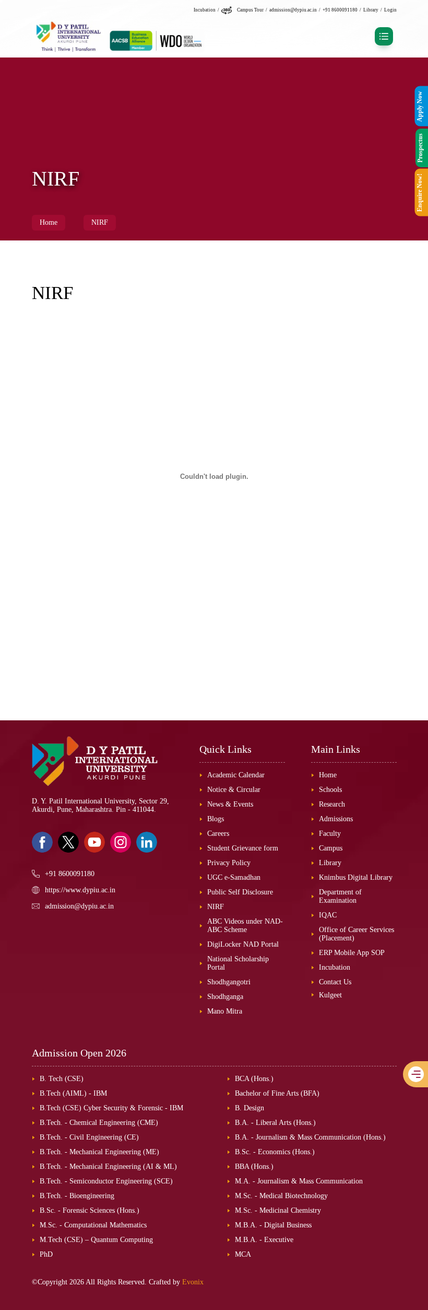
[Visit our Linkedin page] (146, 842)
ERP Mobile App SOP (352, 953)
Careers (218, 833)
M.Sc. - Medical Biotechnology (281, 1196)
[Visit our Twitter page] (68, 842)
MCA (243, 1254)
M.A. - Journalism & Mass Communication (299, 1181)
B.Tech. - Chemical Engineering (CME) (99, 1123)
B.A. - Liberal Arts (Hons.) (275, 1123)
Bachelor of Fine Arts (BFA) (277, 1093)
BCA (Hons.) (254, 1079)
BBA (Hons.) (254, 1166)
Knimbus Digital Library (356, 877)
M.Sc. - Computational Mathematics (93, 1225)
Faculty (330, 833)
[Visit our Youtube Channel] (94, 842)
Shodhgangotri (229, 982)
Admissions (336, 819)
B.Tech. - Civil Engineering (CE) (89, 1137)
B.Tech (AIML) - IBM (73, 1093)
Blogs (215, 819)
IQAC (328, 915)
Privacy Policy (229, 863)
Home (48, 222)
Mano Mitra (224, 1011)
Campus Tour (250, 10)
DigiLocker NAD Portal (243, 944)
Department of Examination (340, 896)
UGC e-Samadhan (233, 877)
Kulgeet (330, 995)
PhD (46, 1254)
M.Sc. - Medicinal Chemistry (278, 1210)
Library (370, 10)
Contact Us (335, 982)
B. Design (249, 1108)
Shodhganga (225, 997)
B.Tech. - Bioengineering (77, 1196)
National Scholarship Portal (238, 963)
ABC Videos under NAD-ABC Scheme (245, 925)
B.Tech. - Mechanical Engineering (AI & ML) (108, 1166)
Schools (330, 790)
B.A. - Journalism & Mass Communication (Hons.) (310, 1137)
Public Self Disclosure (240, 892)
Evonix (193, 1282)
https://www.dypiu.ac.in (80, 890)
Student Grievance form (242, 848)
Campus (330, 848)
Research (332, 804)
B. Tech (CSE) (62, 1079)
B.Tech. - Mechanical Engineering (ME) (99, 1152)
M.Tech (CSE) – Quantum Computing (96, 1240)
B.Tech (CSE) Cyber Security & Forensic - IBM (111, 1108)
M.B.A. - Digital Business (273, 1225)
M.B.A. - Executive (264, 1240)
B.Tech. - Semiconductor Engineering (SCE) (106, 1181)
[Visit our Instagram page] (120, 842)
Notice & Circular (233, 790)
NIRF (99, 222)
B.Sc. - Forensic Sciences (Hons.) (89, 1210)
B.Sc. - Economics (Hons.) (275, 1152)
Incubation (205, 10)
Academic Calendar (236, 775)
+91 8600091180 (340, 10)
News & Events (230, 804)
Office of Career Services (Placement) (356, 934)
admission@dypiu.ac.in (293, 10)
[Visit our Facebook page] (42, 842)
